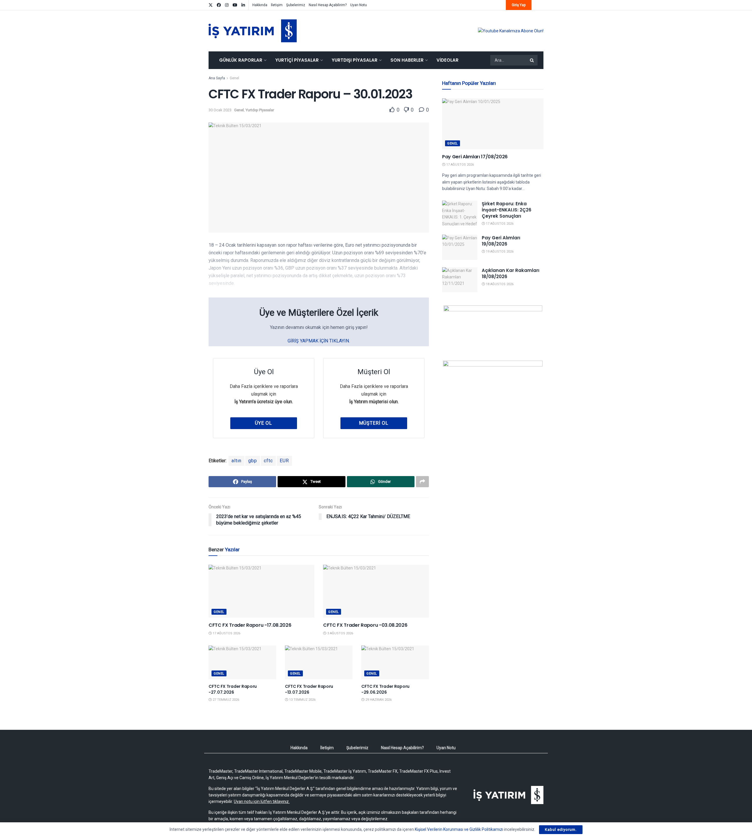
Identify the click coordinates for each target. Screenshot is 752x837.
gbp (252, 460)
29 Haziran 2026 (378, 700)
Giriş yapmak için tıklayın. (319, 341)
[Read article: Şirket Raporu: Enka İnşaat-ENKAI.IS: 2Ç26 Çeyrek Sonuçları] (459, 213)
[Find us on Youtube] (235, 5)
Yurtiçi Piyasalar (297, 60)
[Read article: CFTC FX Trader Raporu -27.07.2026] (242, 662)
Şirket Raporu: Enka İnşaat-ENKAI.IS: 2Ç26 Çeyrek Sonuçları (506, 210)
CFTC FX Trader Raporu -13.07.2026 (309, 689)
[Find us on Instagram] (227, 5)
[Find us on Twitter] (211, 5)
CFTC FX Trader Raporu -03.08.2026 (365, 625)
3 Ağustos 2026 (339, 633)
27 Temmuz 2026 (225, 700)
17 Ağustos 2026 (226, 633)
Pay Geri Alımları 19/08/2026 (501, 241)
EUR (284, 460)
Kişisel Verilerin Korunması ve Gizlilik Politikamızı (459, 829)
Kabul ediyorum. (561, 829)
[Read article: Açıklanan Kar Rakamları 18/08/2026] (459, 280)
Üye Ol (263, 423)
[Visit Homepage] (253, 30)
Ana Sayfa (217, 78)
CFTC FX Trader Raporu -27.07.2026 (233, 689)
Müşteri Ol (373, 423)
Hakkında (259, 5)
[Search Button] (532, 60)
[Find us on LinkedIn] (243, 5)
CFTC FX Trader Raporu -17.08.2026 (250, 625)
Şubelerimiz (295, 5)
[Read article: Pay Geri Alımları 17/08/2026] (492, 123)
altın (236, 460)
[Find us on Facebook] (219, 5)
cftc (268, 460)
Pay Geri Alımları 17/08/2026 (475, 156)
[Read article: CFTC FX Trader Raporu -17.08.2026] (261, 591)
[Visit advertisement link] (510, 30)
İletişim (277, 5)
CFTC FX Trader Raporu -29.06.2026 (385, 689)
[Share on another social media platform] (422, 481)
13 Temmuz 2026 (301, 700)
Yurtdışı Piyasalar (354, 60)
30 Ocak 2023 (220, 110)
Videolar (448, 60)
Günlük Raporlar (240, 60)
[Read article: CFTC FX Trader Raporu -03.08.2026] (376, 591)
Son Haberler (407, 60)
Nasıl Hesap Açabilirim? (328, 5)
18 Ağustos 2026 (499, 284)
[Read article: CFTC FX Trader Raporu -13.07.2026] (318, 662)
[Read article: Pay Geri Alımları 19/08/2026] (459, 247)
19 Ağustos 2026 (499, 251)
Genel (234, 78)
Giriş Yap (519, 5)
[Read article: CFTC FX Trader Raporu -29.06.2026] (395, 662)
